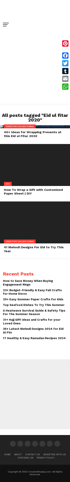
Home (7, 454)
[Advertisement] (35, 65)
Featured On (25, 458)
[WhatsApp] (65, 86)
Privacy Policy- (46, 458)
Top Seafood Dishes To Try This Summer (34, 305)
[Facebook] (65, 55)
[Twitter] (65, 63)
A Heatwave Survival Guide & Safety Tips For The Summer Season (34, 312)
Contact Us (32, 454)
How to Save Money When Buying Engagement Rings (28, 282)
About (18, 454)
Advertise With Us (54, 454)
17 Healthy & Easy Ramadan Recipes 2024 (34, 338)
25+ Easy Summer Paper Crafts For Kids (33, 299)
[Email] (65, 79)
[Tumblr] (65, 71)
